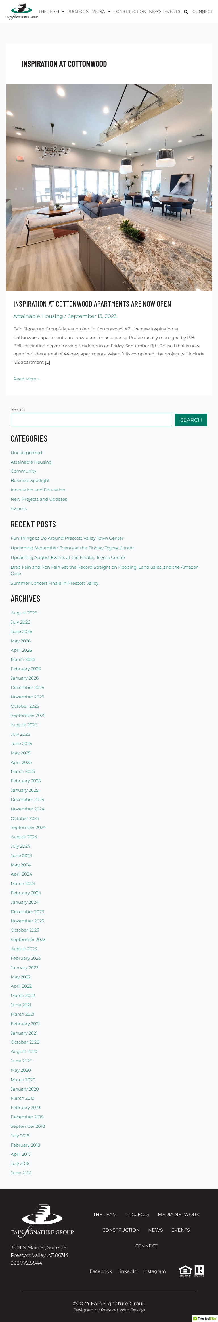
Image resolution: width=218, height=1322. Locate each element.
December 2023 (27, 911)
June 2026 (21, 631)
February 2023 (26, 958)
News (155, 11)
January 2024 (25, 902)
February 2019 (25, 1107)
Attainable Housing (38, 316)
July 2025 (20, 734)
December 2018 (27, 1117)
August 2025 (24, 724)
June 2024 (21, 855)
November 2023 (27, 921)
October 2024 (25, 818)
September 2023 (28, 939)
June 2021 (21, 1004)
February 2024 (26, 892)
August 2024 (24, 836)
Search (18, 409)
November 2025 (27, 697)
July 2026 (20, 622)
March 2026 (23, 659)
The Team (105, 1214)
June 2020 (21, 1061)
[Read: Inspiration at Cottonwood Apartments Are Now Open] (109, 187)
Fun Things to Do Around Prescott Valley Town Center (67, 538)
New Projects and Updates (39, 499)
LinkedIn (127, 1271)
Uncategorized (26, 452)
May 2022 (20, 977)
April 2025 (21, 762)
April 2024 (21, 874)
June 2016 (21, 1173)
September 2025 (28, 715)
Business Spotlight (30, 480)
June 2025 (21, 743)
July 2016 (20, 1163)
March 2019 (22, 1098)
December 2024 (28, 799)
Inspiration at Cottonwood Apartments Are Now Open (92, 303)
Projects (78, 11)
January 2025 (24, 790)
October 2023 (25, 930)
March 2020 (23, 1079)
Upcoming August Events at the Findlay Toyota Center (68, 557)
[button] (51, 11)
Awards (19, 508)
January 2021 (24, 1033)
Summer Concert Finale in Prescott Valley (54, 583)
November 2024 (28, 809)
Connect (202, 11)
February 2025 (26, 780)
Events (172, 11)
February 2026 (26, 668)
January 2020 (25, 1089)
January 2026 (25, 678)
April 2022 (21, 986)
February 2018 (25, 1145)
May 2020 (21, 1070)
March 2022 (23, 995)
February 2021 (25, 1023)
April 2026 (21, 650)
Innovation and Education (38, 490)
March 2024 (23, 883)
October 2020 (25, 1042)
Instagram (154, 1271)
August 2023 (24, 948)
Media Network (178, 1214)
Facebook (101, 1271)
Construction (129, 11)
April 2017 (21, 1154)
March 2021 (22, 1014)
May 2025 (20, 753)
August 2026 (24, 612)
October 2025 (25, 706)
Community (23, 471)
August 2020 (24, 1051)
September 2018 (28, 1126)
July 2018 (20, 1135)
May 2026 (21, 641)
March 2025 (23, 771)
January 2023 (24, 967)
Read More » (26, 378)
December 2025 (27, 687)
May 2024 (21, 865)
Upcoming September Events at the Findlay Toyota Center (72, 548)
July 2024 (20, 846)
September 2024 (28, 827)
